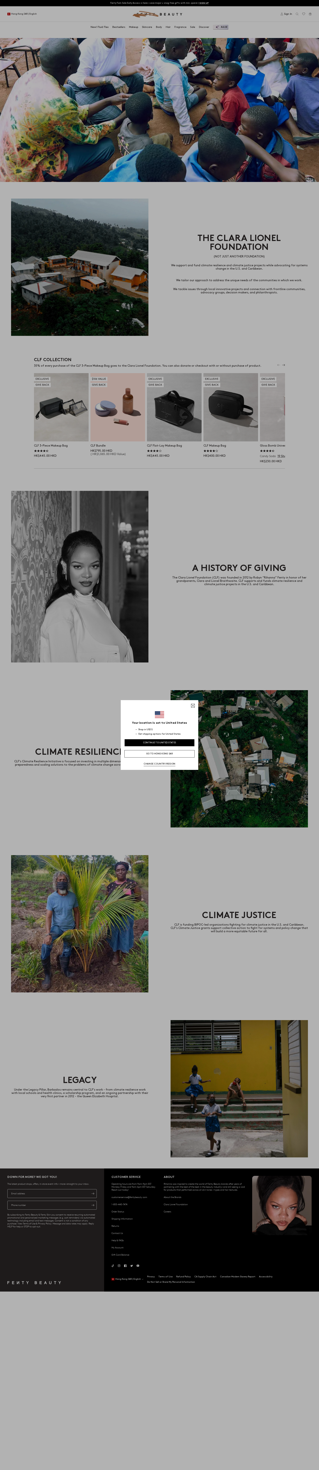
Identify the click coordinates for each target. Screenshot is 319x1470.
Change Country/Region (159, 764)
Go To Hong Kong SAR (159, 754)
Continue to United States (159, 743)
